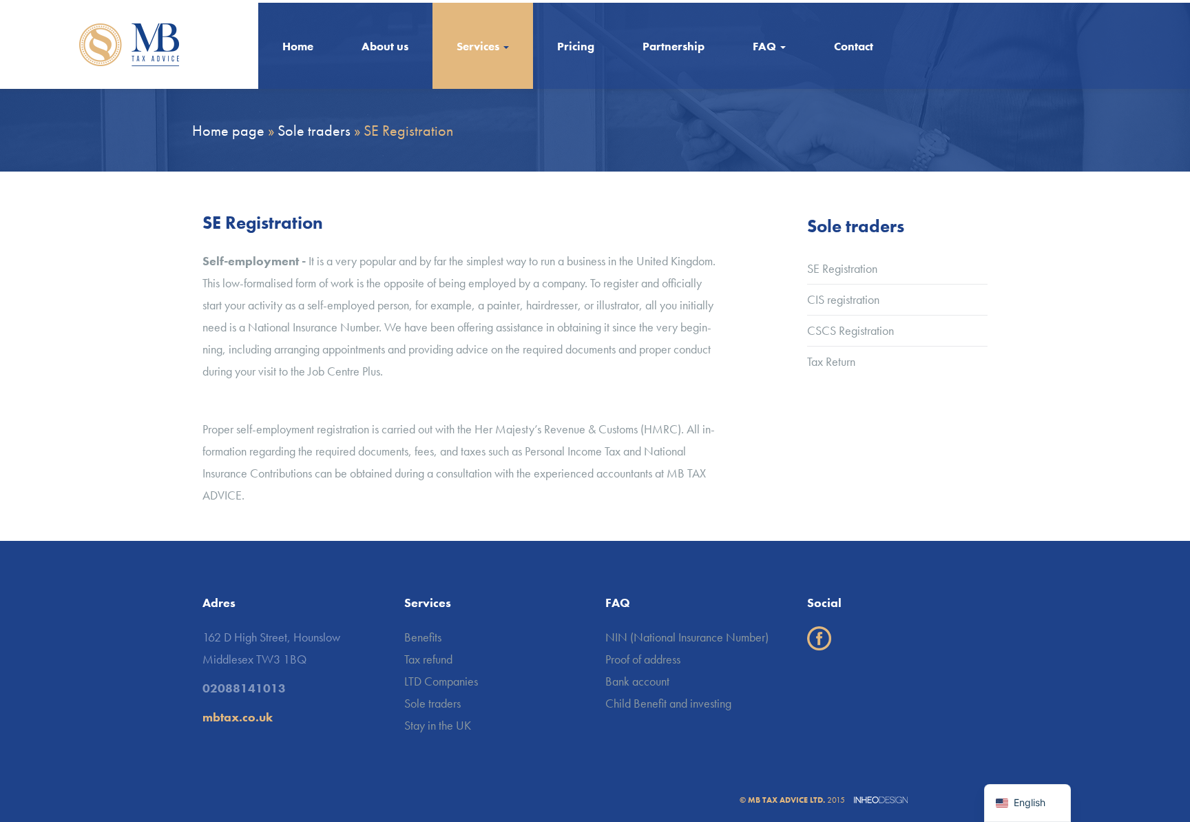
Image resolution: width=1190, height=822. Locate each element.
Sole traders (432, 703)
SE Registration (842, 268)
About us (385, 46)
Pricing (575, 46)
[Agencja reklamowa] (877, 799)
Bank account (637, 681)
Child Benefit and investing (668, 703)
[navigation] (1027, 803)
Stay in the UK (437, 725)
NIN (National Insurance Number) (687, 637)
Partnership (673, 46)
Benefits (422, 637)
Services (479, 46)
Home (297, 46)
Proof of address (642, 659)
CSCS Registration (850, 330)
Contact (853, 46)
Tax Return (831, 361)
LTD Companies (441, 681)
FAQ (766, 46)
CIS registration (843, 299)
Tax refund (428, 659)
